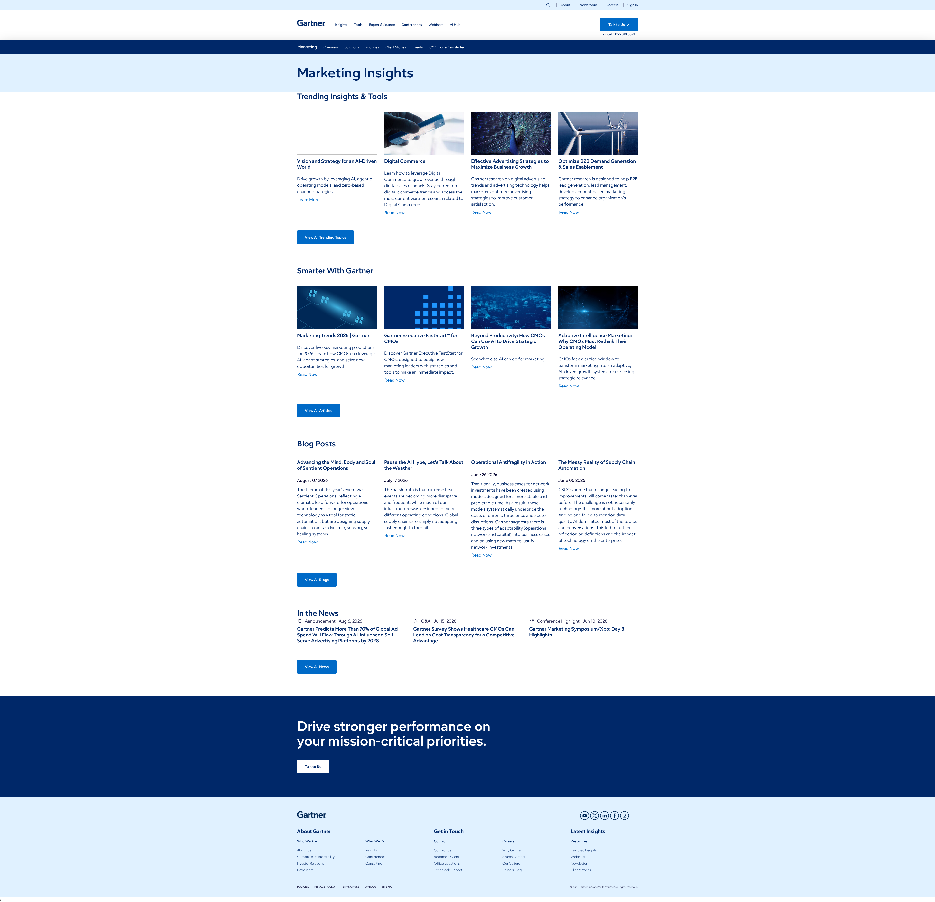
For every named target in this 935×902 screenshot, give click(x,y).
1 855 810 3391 (624, 34)
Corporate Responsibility (316, 857)
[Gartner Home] (311, 23)
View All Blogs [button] (317, 580)
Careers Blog (512, 870)
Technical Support (448, 870)
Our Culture (511, 863)
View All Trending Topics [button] (325, 237)
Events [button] (417, 47)
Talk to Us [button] (617, 24)
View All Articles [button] (318, 410)
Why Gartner (512, 850)
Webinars (578, 857)
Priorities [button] (372, 47)
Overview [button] (330, 47)
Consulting (373, 863)
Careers (613, 5)
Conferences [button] (412, 25)
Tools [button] (358, 25)
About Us (304, 850)
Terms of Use (350, 886)
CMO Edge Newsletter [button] (446, 47)
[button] (631, 5)
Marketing (307, 47)
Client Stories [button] (395, 47)
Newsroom (588, 5)
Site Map (387, 886)
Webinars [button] (436, 25)
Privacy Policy (325, 886)
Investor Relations (310, 863)
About (565, 5)
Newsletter (579, 863)
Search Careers (513, 857)
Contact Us (442, 850)
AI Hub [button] (455, 25)
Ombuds (370, 886)
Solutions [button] (352, 47)
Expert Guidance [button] (382, 25)
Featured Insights (584, 850)
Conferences (375, 857)
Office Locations (447, 863)
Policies (303, 886)
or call (608, 34)
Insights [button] (341, 25)
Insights (371, 850)
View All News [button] (317, 667)
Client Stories (581, 870)
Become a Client (446, 857)
